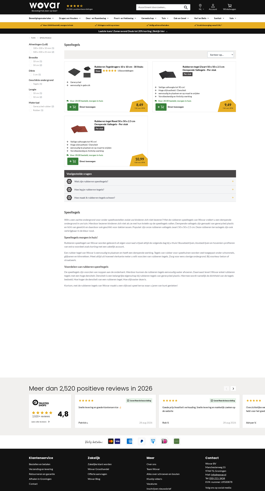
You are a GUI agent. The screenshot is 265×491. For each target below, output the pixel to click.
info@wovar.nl (218, 474)
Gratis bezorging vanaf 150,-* (209, 25)
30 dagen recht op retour (108, 25)
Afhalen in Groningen (40, 478)
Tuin (33, 38)
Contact (33, 483)
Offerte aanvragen (97, 473)
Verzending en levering (41, 468)
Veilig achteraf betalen (159, 25)
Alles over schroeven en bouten (163, 473)
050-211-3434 (217, 478)
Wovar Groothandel (98, 468)
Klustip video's (154, 478)
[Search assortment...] (186, 7)
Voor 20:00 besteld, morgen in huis (58, 25)
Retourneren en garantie (42, 473)
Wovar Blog (94, 478)
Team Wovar (153, 468)
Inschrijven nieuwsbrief (159, 488)
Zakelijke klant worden (100, 463)
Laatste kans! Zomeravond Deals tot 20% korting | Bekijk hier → (133, 31)
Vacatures (152, 483)
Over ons (151, 463)
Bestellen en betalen (39, 463)
